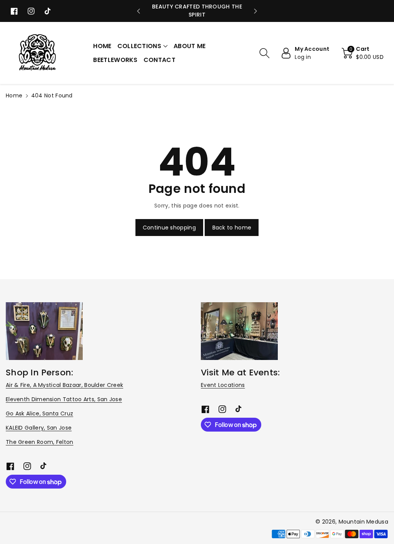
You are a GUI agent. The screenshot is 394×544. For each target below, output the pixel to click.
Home (14, 95)
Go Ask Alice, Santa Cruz (39, 413)
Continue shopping (169, 227)
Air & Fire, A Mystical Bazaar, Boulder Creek (64, 385)
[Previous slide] (138, 11)
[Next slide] (255, 11)
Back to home (232, 227)
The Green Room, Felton (39, 442)
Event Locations (223, 385)
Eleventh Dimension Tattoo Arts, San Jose (64, 399)
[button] (142, 46)
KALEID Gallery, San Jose (39, 428)
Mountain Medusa (364, 522)
